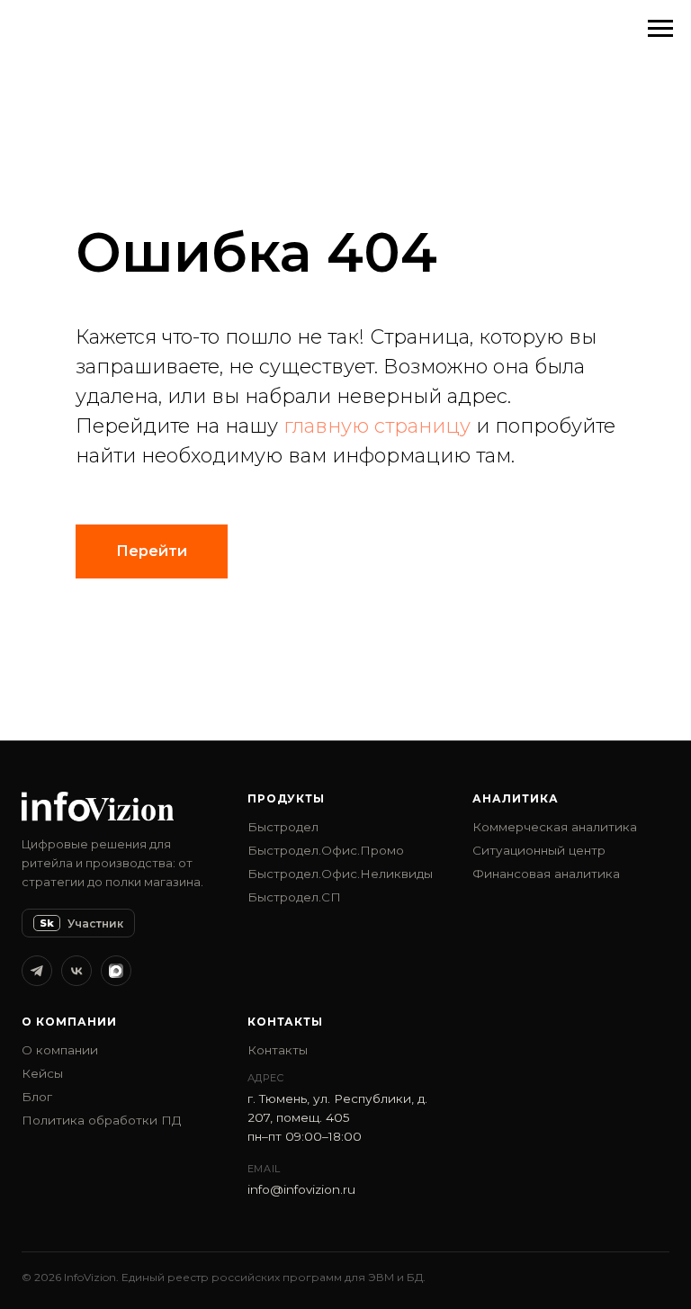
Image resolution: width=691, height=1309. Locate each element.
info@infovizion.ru (301, 1189)
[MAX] (116, 970)
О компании (60, 1050)
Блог (37, 1096)
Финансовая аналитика (546, 873)
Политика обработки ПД (101, 1120)
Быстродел (283, 827)
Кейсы (42, 1073)
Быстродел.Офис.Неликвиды (340, 873)
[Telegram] (37, 970)
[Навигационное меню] (660, 29)
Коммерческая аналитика (554, 827)
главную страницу (377, 426)
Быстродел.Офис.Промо (325, 850)
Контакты (277, 1050)
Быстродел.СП (294, 897)
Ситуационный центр (539, 850)
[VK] (76, 970)
